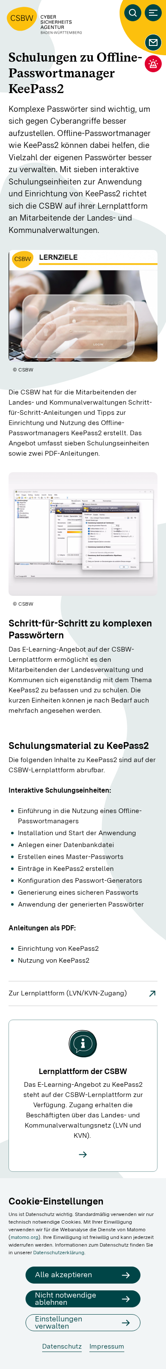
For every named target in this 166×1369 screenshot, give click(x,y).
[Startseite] (44, 20)
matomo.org (24, 1237)
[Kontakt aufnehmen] (153, 42)
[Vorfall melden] (153, 63)
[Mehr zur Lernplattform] (83, 1154)
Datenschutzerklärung (58, 1253)
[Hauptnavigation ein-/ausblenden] (153, 12)
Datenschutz (62, 1346)
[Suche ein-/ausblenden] (132, 12)
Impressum (106, 1346)
